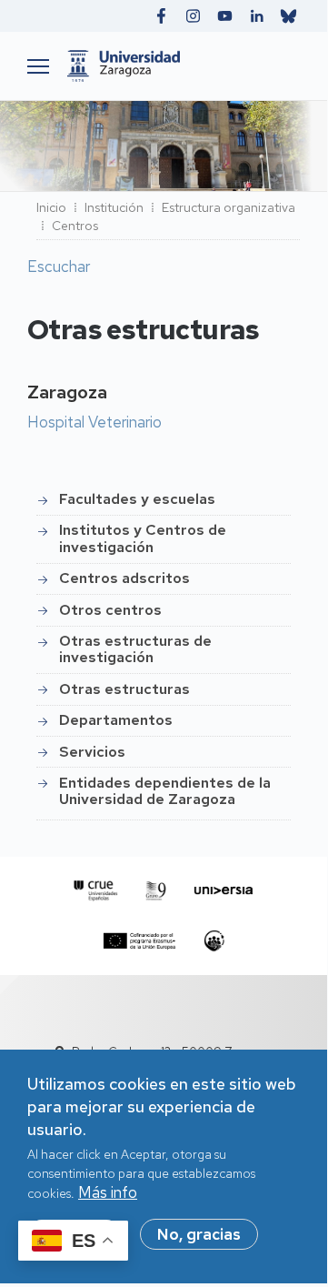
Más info (107, 1192)
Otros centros (110, 609)
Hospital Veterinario (94, 422)
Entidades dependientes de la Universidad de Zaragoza (165, 791)
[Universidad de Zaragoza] (179, 66)
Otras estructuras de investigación (135, 649)
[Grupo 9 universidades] (156, 891)
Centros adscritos (124, 578)
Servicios (92, 751)
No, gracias (199, 1234)
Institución (114, 207)
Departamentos (116, 719)
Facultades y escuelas (137, 498)
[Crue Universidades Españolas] (96, 891)
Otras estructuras (124, 689)
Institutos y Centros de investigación (142, 538)
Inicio (51, 207)
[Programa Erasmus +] (139, 941)
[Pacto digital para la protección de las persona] (214, 941)
